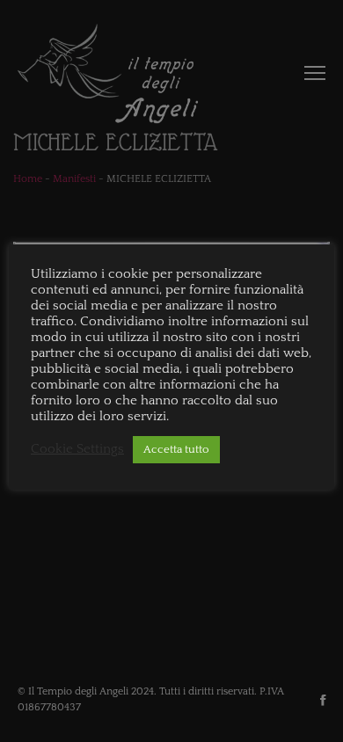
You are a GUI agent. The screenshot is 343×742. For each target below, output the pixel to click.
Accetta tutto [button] (176, 449)
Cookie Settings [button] (77, 449)
